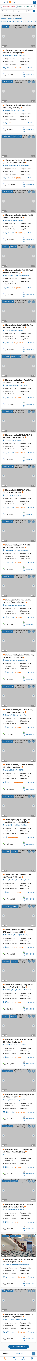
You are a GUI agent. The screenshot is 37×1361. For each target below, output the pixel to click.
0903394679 (30, 74)
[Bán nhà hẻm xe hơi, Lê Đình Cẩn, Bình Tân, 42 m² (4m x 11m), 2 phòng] (18, 750)
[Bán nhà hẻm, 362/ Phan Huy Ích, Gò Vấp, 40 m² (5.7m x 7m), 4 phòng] (18, 36)
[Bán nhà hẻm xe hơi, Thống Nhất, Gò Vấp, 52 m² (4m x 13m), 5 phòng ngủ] (18, 695)
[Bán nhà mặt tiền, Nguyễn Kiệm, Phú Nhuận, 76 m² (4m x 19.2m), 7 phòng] (18, 805)
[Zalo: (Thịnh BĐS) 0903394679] (24, 74)
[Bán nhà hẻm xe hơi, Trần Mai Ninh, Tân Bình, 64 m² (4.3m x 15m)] (18, 91)
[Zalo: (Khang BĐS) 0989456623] (24, 239)
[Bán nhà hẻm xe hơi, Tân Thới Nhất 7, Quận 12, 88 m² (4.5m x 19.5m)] (18, 256)
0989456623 (30, 239)
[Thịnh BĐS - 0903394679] (4, 74)
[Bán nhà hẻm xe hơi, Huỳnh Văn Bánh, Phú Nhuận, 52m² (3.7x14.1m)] (18, 1245)
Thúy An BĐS (11, 184)
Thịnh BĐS (10, 74)
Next (33, 36)
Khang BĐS (10, 239)
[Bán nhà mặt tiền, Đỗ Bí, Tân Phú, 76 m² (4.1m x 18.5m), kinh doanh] (18, 475)
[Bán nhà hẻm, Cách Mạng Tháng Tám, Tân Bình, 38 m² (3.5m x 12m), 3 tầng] (18, 970)
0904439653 (30, 184)
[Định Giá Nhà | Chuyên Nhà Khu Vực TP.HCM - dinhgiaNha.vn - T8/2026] (9, 2)
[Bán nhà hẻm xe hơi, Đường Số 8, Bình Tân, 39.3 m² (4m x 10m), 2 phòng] (18, 640)
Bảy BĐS (10, 129)
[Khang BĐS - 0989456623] (4, 239)
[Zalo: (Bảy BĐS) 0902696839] (24, 129)
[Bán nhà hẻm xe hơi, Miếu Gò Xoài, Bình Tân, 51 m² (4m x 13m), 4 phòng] (18, 530)
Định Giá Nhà (19, 1353)
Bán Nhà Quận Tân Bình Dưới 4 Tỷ (26, 6)
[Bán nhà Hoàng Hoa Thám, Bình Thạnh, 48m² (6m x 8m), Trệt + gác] (18, 860)
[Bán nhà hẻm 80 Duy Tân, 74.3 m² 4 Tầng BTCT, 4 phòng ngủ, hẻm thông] (18, 1190)
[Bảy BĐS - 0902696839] (4, 129)
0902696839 (30, 129)
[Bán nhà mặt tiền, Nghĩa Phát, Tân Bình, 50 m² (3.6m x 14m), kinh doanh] (18, 1300)
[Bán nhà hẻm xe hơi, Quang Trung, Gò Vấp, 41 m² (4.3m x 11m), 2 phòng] (18, 366)
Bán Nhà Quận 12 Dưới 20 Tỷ (9, 6)
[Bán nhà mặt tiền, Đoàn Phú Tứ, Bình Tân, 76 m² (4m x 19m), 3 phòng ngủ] (18, 311)
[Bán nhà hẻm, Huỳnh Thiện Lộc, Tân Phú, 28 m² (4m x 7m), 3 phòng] (18, 1025)
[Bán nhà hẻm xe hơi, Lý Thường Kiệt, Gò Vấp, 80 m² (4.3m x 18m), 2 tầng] (18, 1135)
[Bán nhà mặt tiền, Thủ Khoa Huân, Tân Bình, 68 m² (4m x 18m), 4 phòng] (18, 585)
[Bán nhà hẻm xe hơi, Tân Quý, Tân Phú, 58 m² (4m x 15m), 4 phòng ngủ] (18, 201)
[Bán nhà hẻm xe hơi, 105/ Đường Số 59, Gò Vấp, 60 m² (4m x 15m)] (18, 1080)
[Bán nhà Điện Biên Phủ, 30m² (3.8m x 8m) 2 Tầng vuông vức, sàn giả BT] (18, 915)
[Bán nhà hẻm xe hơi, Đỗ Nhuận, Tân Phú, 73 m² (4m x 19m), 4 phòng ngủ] (18, 420)
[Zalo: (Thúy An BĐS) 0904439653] (24, 184)
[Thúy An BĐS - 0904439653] (4, 184)
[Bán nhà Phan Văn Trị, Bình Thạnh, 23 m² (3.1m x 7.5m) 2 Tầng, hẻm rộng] (18, 146)
